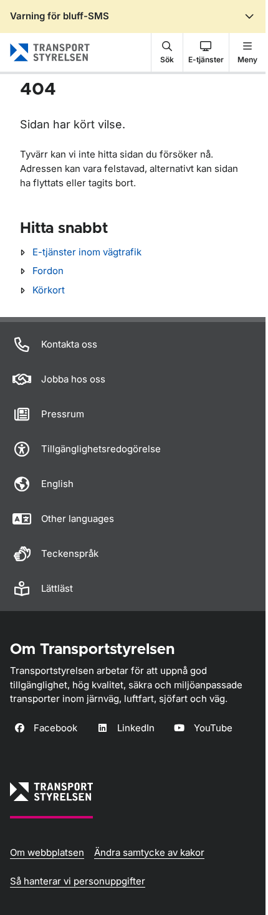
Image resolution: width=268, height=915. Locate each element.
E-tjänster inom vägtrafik (86, 252)
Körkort (48, 290)
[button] (167, 52)
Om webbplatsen (47, 852)
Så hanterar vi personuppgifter (77, 881)
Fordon (48, 271)
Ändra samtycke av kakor (149, 852)
